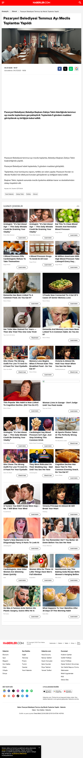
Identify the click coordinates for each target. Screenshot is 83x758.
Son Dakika (6, 664)
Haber (34, 710)
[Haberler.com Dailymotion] (27, 696)
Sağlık (24, 655)
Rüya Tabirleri (46, 667)
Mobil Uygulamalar (67, 673)
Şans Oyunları (46, 664)
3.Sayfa (5, 670)
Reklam (60, 643)
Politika (28, 194)
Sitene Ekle (65, 680)
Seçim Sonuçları (47, 661)
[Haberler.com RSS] (4, 696)
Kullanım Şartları (66, 655)
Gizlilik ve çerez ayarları (26, 713)
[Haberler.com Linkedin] (22, 691)
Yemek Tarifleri (47, 670)
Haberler (6, 651)
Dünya (5, 673)
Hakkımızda (52, 643)
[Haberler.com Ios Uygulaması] (47, 691)
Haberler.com (46, 651)
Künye (72, 643)
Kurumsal (64, 651)
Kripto (5, 667)
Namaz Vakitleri (47, 658)
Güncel (14, 11)
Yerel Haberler (9, 194)
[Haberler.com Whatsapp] (27, 691)
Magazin (5, 661)
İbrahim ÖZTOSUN (17, 188)
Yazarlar (24, 667)
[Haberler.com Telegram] (22, 696)
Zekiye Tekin (20, 194)
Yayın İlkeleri (78, 643)
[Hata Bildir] (37, 713)
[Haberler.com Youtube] (13, 696)
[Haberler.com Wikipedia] (9, 696)
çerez (4, 750)
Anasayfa (5, 11)
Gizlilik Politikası (66, 658)
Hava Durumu (46, 655)
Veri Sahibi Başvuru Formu (70, 667)
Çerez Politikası (66, 661)
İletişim (66, 643)
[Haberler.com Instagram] (18, 691)
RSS (62, 676)
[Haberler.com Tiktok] (18, 696)
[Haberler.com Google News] (4, 691)
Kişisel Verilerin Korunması (70, 664)
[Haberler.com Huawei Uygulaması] (68, 691)
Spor (4, 658)
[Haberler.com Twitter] (13, 691)
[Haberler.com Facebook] (9, 691)
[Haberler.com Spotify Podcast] (31, 691)
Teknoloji (25, 658)
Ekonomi (5, 655)
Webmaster (65, 670)
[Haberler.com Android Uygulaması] (57, 691)
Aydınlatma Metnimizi (19, 753)
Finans (24, 661)
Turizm (24, 664)
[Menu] (3, 2)
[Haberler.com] (13, 643)
